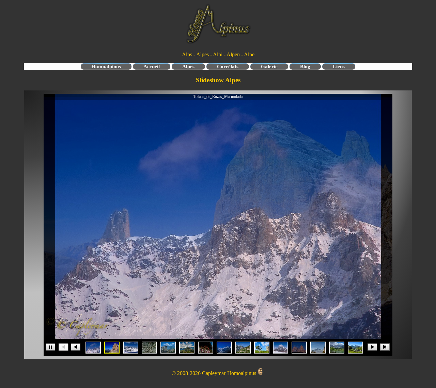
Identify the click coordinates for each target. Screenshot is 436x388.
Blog (305, 66)
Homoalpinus (106, 66)
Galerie (269, 66)
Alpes (188, 66)
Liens (339, 66)
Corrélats (227, 66)
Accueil (151, 66)
